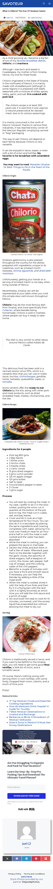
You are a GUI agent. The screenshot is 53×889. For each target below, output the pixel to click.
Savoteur (12, 4)
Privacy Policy (14, 874)
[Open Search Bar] (44, 3)
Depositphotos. (31, 882)
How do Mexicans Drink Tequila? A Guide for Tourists (29, 707)
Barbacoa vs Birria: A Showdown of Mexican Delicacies (29, 718)
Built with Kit (26, 809)
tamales (7, 382)
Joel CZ (9, 18)
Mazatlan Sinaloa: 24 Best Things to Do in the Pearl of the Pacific (26, 167)
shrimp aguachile (23, 270)
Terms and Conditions (34, 874)
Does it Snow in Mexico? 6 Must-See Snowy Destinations (30, 724)
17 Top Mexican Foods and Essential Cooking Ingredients (29, 702)
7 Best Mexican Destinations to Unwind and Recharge (27, 713)
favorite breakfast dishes (31, 60)
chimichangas (27, 376)
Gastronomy (36, 18)
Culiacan (7, 310)
